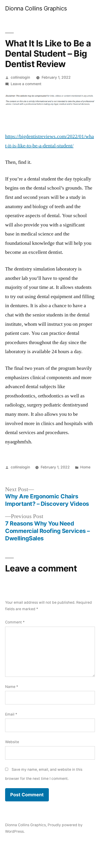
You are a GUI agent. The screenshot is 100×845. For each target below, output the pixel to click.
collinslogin (20, 77)
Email (11, 714)
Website (12, 742)
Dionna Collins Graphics (36, 8)
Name (11, 686)
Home (85, 467)
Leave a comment (26, 84)
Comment (15, 622)
